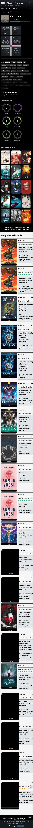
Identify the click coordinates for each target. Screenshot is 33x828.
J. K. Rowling (23, 648)
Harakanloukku (25, 613)
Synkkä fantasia (17, 79)
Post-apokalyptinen (23, 71)
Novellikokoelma (24, 320)
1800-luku (11, 85)
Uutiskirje (13, 818)
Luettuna (17, 227)
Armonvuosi (23, 473)
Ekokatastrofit (23, 688)
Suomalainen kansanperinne (9, 82)
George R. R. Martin (25, 797)
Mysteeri (12, 76)
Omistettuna (16, 229)
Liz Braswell (23, 448)
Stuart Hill (22, 537)
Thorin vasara (24, 417)
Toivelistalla (26, 229)
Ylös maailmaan (25, 444)
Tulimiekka (23, 557)
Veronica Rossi (24, 679)
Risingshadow (12, 3)
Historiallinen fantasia (13, 74)
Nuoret (13, 62)
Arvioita (28, 231)
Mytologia (4, 85)
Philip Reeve (23, 252)
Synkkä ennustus (6, 32)
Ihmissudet (22, 595)
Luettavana (26, 227)
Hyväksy (20, 826)
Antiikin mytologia (25, 74)
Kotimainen (22, 622)
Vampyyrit (29, 595)
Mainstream (4, 88)
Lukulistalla (5, 229)
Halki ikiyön (23, 675)
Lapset (14, 68)
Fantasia (7, 62)
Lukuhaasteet (5, 48)
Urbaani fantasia (6, 68)
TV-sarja (30, 800)
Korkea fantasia (5, 71)
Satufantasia (19, 76)
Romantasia (4, 76)
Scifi (25, 62)
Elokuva (30, 257)
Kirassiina (15, 16)
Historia (19, 65)
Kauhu (3, 74)
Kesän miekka (24, 702)
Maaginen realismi (6, 79)
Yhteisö (16, 48)
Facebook (20, 818)
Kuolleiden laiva (25, 391)
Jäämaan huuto (25, 585)
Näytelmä (26, 655)
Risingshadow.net (11, 92)
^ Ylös (29, 817)
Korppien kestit (24, 793)
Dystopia (25, 65)
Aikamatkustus (23, 659)
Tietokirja (22, 349)
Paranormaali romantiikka (8, 65)
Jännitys (14, 71)
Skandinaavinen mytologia (22, 85)
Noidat (30, 593)
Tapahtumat (7, 227)
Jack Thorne (28, 649)
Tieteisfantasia (23, 82)
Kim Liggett (23, 475)
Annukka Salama (24, 617)
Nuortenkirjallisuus (24, 259)
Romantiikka (20, 68)
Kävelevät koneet (25, 248)
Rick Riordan (23, 311)
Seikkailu (19, 62)
